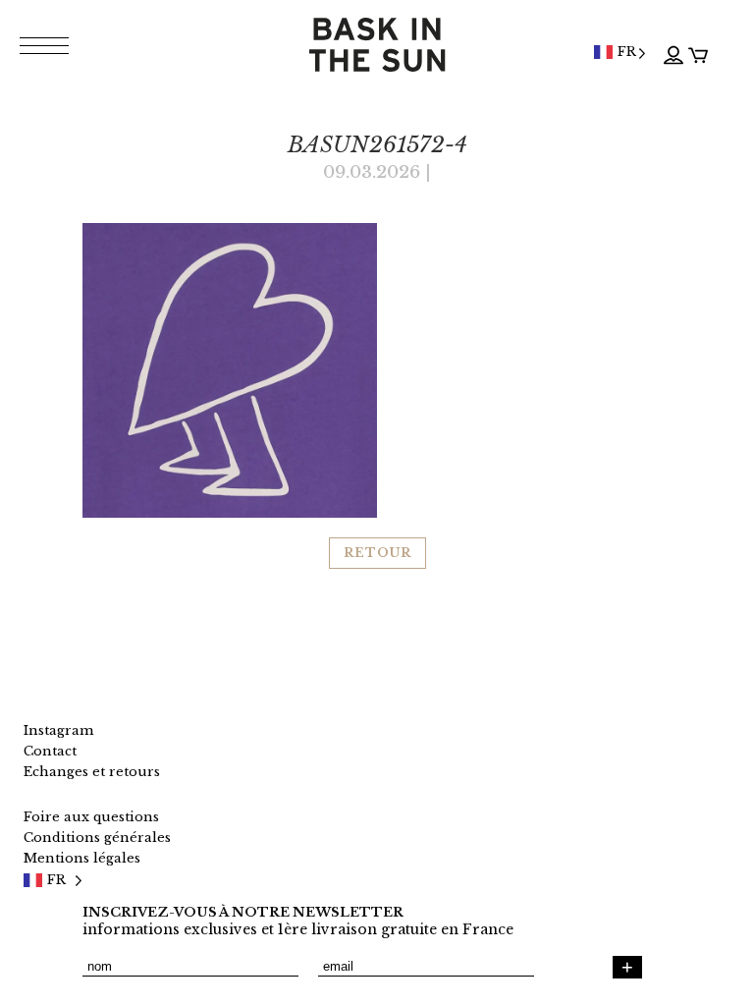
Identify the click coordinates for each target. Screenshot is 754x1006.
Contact (50, 751)
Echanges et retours (92, 771)
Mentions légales (82, 858)
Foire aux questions (91, 816)
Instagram (58, 730)
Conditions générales (97, 837)
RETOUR (377, 552)
